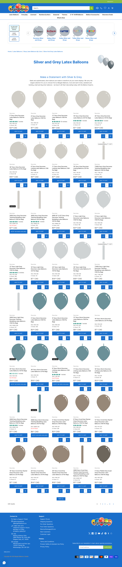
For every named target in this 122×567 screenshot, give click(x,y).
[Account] (109, 8)
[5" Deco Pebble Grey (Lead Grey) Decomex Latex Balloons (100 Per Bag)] (104, 454)
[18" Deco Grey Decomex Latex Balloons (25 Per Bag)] (82, 100)
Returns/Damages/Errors (48, 529)
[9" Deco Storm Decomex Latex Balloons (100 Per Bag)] (61, 301)
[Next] (114, 33)
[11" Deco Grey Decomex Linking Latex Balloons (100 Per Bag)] (61, 151)
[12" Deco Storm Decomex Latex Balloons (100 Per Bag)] (82, 301)
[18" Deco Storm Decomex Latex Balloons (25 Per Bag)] (104, 301)
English (109, 1)
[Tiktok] (102, 533)
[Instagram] (96, 533)
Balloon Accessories (92, 14)
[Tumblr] (108, 533)
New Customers (45, 532)
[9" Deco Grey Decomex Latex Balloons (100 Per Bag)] (40, 100)
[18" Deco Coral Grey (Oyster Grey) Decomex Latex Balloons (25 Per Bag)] (18, 454)
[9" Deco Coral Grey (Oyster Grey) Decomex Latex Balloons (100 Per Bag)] (82, 403)
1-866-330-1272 (18, 526)
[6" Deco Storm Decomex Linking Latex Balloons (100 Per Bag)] (61, 352)
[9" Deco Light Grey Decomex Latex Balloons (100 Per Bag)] (104, 200)
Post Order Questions (47, 527)
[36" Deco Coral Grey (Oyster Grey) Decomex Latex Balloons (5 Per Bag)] (61, 454)
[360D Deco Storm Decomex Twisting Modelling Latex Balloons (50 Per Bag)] (40, 403)
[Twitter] (89, 533)
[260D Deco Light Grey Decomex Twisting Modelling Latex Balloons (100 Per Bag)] (18, 301)
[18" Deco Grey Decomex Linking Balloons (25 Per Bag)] (82, 151)
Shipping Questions (46, 521)
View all (61, 498)
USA (14, 534)
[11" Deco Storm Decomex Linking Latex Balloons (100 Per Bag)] (82, 352)
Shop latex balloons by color (32, 51)
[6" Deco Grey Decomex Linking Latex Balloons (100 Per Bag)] (40, 151)
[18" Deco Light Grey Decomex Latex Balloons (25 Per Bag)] (40, 251)
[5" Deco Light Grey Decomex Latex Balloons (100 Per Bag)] (82, 200)
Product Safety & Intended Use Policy (52, 544)
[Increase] (25, 136)
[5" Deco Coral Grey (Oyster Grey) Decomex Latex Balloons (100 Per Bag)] (61, 403)
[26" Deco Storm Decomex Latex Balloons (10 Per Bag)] (18, 352)
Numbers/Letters (44, 14)
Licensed (33, 14)
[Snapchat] (111, 533)
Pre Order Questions (46, 524)
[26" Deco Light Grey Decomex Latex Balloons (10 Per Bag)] (61, 251)
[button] (4, 562)
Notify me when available (18, 231)
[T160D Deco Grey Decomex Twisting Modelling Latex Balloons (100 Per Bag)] (104, 151)
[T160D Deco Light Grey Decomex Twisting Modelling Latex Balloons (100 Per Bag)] (104, 251)
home (10, 51)
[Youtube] (99, 533)
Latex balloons (17, 51)
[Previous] (28, 33)
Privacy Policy (44, 546)
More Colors (14, 34)
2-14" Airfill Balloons (76, 14)
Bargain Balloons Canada (21, 556)
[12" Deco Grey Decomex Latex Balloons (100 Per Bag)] (61, 100)
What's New (61, 18)
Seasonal (56, 14)
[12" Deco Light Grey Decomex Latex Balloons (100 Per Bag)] (18, 251)
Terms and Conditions (47, 541)
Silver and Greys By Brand (14, 28)
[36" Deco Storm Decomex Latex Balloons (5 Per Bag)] (40, 352)
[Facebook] (93, 533)
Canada (15, 542)
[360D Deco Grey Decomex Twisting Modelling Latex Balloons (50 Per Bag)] (40, 200)
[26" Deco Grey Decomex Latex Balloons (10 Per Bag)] (104, 100)
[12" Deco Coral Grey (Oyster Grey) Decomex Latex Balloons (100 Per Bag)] (104, 403)
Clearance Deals (107, 14)
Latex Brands (14, 39)
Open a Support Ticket (20, 519)
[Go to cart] (112, 8)
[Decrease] (18, 136)
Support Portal (45, 519)
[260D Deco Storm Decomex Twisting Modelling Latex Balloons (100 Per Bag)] (18, 403)
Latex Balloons (14, 14)
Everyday (24, 14)
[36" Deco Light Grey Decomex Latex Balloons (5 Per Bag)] (82, 251)
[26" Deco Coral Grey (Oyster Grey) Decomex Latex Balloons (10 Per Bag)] (40, 454)
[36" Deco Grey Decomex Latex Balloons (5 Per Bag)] (18, 151)
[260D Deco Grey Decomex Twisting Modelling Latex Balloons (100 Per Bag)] (18, 200)
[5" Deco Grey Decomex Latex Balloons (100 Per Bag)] (18, 100)
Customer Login (45, 534)
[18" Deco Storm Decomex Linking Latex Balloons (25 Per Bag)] (104, 352)
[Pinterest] (105, 533)
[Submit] (91, 8)
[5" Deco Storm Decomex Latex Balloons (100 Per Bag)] (40, 301)
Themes (64, 14)
